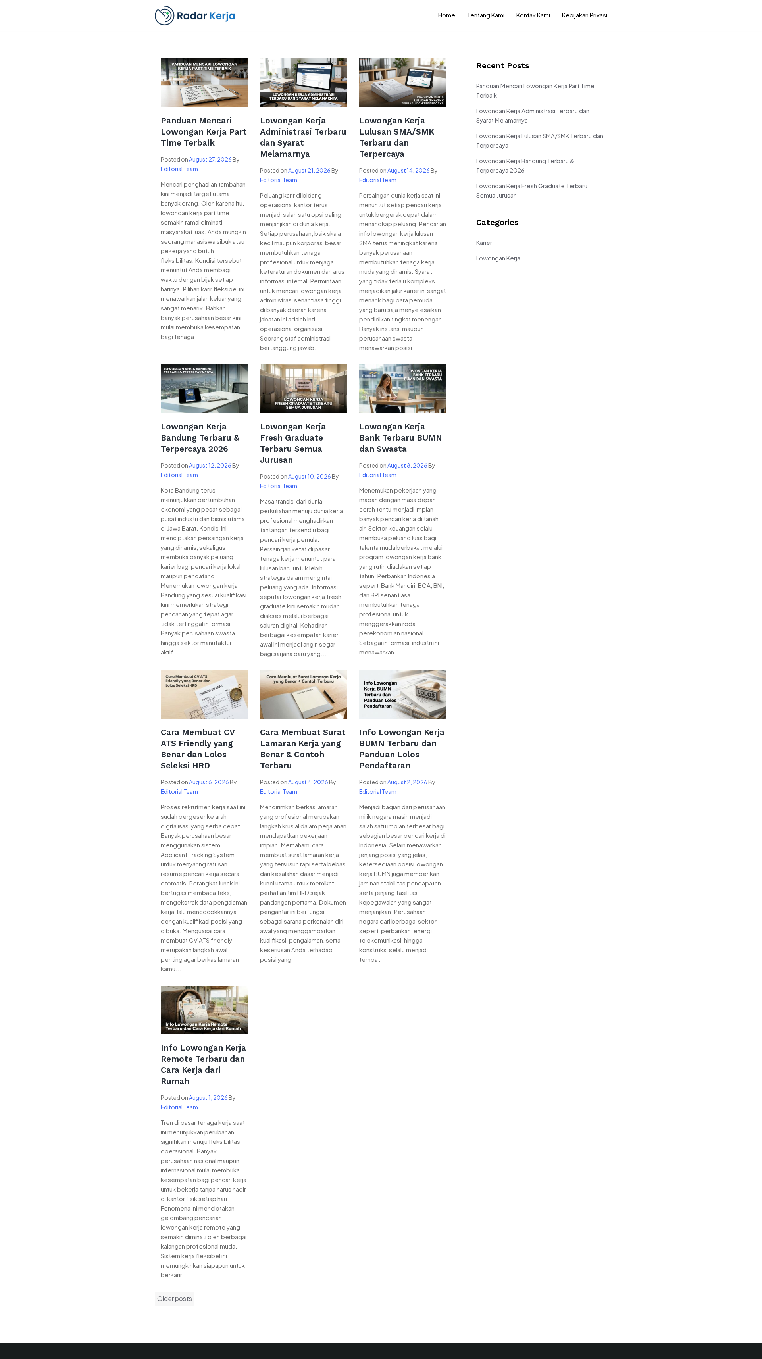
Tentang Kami (485, 15)
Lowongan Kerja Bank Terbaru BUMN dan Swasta (400, 438)
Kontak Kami (533, 15)
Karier (484, 242)
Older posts (174, 1298)
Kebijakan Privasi (584, 15)
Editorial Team (179, 168)
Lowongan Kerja (498, 258)
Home (446, 15)
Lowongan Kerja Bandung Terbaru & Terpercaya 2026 (200, 438)
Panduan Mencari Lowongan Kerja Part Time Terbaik (204, 131)
